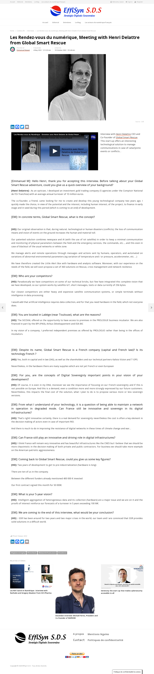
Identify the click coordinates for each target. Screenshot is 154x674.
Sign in (130, 2)
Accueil (12, 2)
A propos (78, 634)
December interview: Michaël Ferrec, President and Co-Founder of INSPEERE (76, 616)
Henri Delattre (123, 134)
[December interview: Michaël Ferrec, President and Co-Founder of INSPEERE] (76, 566)
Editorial (20, 2)
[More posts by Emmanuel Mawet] (12, 48)
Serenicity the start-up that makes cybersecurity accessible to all (121, 592)
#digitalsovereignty (18, 553)
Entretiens (28, 2)
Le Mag (36, 2)
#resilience (62, 553)
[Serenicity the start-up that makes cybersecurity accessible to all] (122, 566)
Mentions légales (98, 634)
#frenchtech (31, 553)
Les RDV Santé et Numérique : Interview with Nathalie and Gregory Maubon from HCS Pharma (30, 591)
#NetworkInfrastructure (47, 553)
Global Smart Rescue (126, 137)
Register (140, 2)
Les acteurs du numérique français (53, 2)
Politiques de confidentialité (105, 640)
